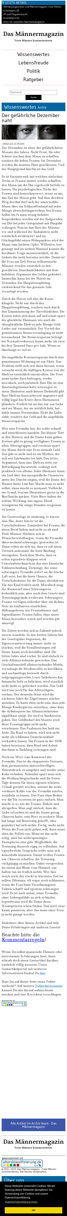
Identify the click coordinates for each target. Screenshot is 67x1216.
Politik (33, 71)
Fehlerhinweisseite (49, 986)
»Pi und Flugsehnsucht (15, 14)
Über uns (14, 1180)
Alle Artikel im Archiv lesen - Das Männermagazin (33, 1125)
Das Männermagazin (33, 34)
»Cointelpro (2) (11, 10)
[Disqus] (33, 1062)
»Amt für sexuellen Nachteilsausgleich (23, 21)
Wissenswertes (33, 54)
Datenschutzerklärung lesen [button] (21, 1202)
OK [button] (33, 1210)
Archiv (42, 107)
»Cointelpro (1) (11, 17)
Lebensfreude (33, 62)
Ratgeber (33, 79)
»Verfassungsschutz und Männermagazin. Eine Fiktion (32, 6)
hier (43, 973)
